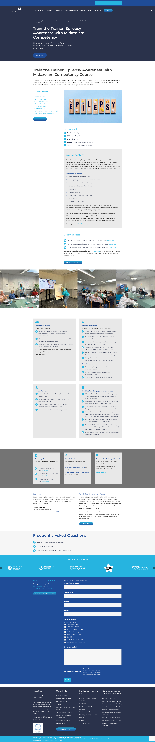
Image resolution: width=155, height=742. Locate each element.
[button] (57, 511)
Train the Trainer (73, 627)
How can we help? (71, 647)
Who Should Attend (41, 99)
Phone (67, 601)
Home (34, 21)
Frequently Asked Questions (44, 113)
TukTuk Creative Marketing (63, 737)
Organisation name (72, 583)
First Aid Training (73, 632)
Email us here (83, 224)
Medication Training (74, 624)
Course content (40, 97)
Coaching (70, 637)
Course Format (40, 104)
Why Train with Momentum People (46, 111)
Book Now (111, 240)
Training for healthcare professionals (47, 21)
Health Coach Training (75, 639)
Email (67, 610)
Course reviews (40, 108)
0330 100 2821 (37, 586)
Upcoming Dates (40, 106)
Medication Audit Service (76, 642)
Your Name (69, 592)
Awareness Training (74, 634)
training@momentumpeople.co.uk (77, 472)
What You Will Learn (42, 101)
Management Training (75, 629)
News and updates (74, 672)
